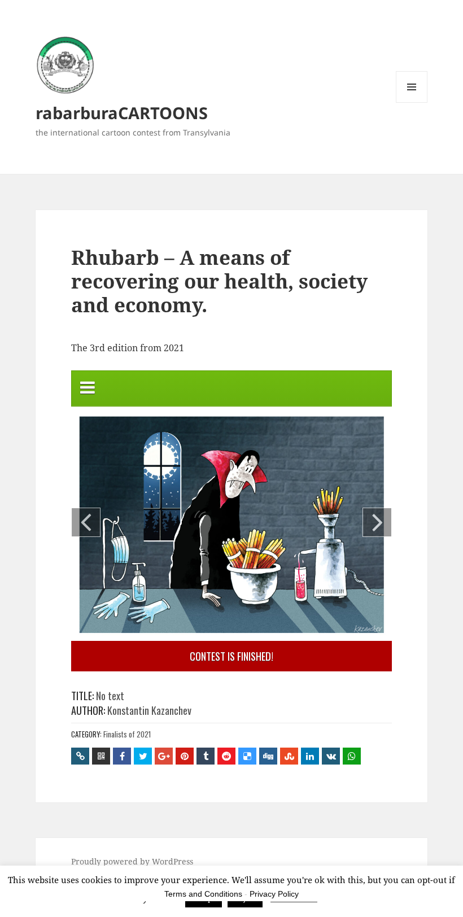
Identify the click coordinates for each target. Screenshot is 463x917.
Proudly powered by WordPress (132, 861)
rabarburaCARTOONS (122, 113)
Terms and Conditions (203, 893)
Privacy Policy (274, 893)
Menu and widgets (411, 102)
